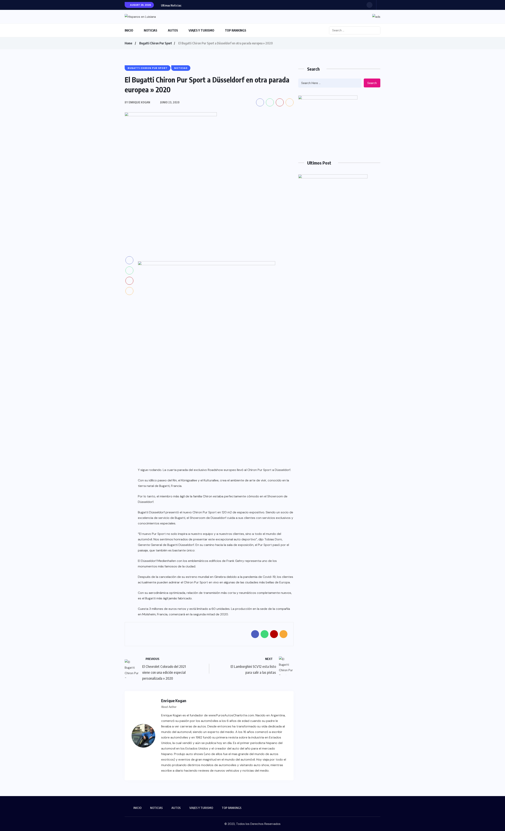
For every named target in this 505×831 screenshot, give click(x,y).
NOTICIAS (150, 30)
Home (128, 43)
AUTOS (173, 30)
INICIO (129, 30)
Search (372, 83)
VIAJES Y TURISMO (201, 30)
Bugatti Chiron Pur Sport (155, 43)
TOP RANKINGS (235, 30)
